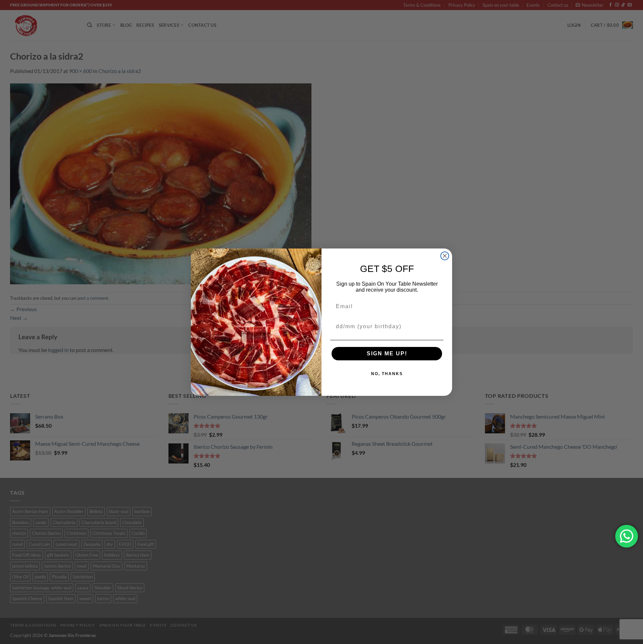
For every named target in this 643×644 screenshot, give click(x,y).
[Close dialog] (445, 256)
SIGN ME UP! (387, 353)
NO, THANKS (387, 373)
